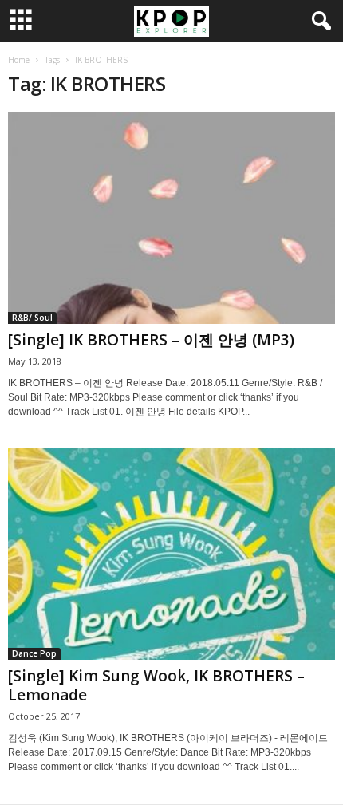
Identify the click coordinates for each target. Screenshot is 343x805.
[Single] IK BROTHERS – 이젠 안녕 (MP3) (151, 339)
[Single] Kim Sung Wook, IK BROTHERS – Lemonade (156, 685)
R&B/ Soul (32, 317)
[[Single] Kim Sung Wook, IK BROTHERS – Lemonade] (171, 554)
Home (19, 59)
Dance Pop (34, 653)
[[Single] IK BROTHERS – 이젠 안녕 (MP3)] (171, 218)
